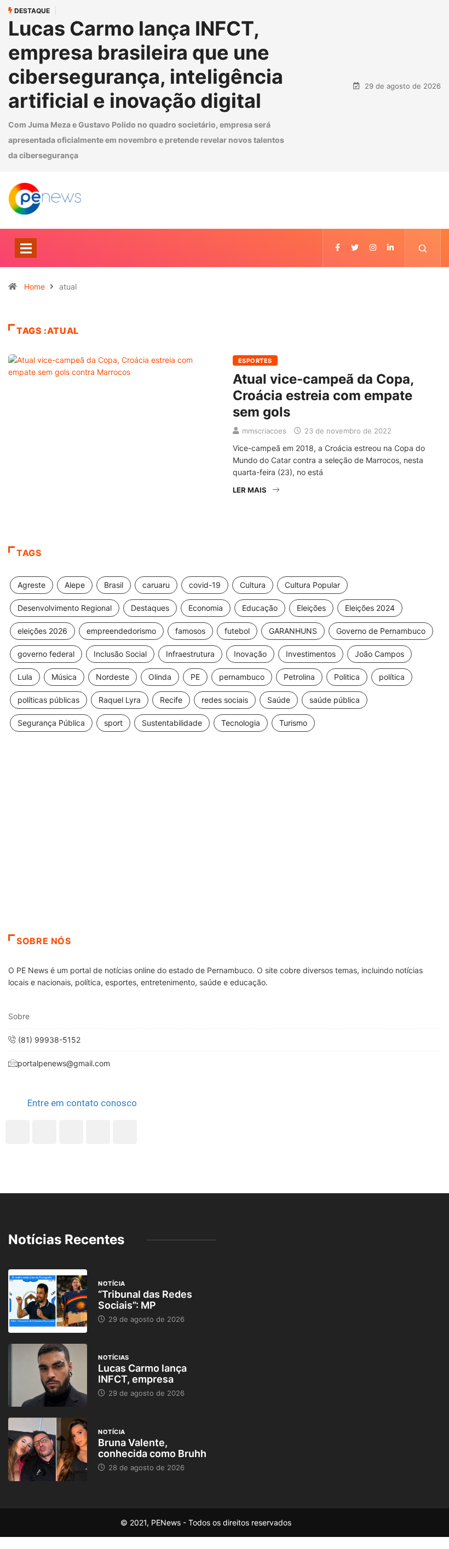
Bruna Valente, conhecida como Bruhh (152, 1448)
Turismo (293, 722)
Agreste (31, 584)
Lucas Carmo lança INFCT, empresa (142, 1373)
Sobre (19, 1016)
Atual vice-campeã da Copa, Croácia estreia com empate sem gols (323, 395)
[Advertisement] (224, 846)
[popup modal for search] (423, 248)
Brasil (113, 584)
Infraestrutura (190, 653)
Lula (25, 676)
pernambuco (241, 676)
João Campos (379, 653)
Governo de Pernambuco (380, 630)
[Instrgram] (373, 247)
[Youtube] (125, 1132)
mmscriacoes (264, 430)
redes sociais (225, 699)
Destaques (150, 607)
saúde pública (334, 699)
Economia (205, 607)
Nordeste (112, 676)
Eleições (311, 607)
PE (195, 676)
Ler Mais (250, 489)
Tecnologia (240, 722)
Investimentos (311, 653)
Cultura (253, 584)
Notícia (111, 1283)
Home (34, 286)
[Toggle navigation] (25, 248)
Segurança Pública (51, 722)
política (392, 676)
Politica (347, 676)
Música (64, 676)
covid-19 (205, 584)
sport (113, 722)
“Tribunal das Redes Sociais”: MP (145, 1299)
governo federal (46, 653)
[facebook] (337, 247)
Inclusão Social (120, 653)
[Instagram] (98, 1132)
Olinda (159, 676)
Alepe (75, 584)
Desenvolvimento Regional (65, 607)
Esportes (255, 361)
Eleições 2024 (370, 607)
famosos (190, 630)
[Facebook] (17, 1132)
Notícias (113, 1357)
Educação (260, 607)
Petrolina (299, 676)
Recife (171, 699)
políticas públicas (48, 699)
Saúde (278, 699)
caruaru (156, 584)
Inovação (250, 653)
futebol (237, 630)
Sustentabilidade (172, 722)
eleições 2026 (42, 630)
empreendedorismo (121, 630)
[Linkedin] (390, 247)
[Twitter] (355, 247)
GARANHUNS (293, 630)
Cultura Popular (312, 584)
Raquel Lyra (120, 699)
